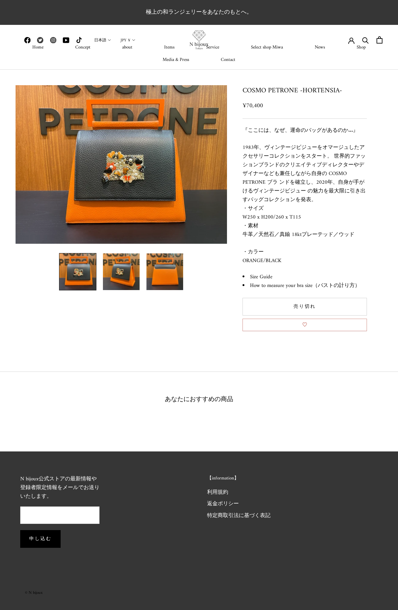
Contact (228, 60)
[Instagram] (53, 40)
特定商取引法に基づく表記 (239, 516)
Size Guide (261, 276)
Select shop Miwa (267, 47)
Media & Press (176, 60)
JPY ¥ (126, 40)
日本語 (100, 40)
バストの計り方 (336, 285)
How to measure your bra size (281, 285)
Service (212, 47)
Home (38, 47)
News (320, 47)
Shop (361, 47)
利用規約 (217, 493)
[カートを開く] (379, 40)
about (127, 47)
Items (169, 47)
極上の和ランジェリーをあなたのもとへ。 (199, 12)
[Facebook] (27, 40)
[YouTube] (66, 40)
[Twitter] (40, 40)
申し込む (40, 539)
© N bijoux (34, 592)
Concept (82, 47)
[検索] (365, 40)
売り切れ (305, 306)
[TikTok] (79, 40)
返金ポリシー (223, 504)
